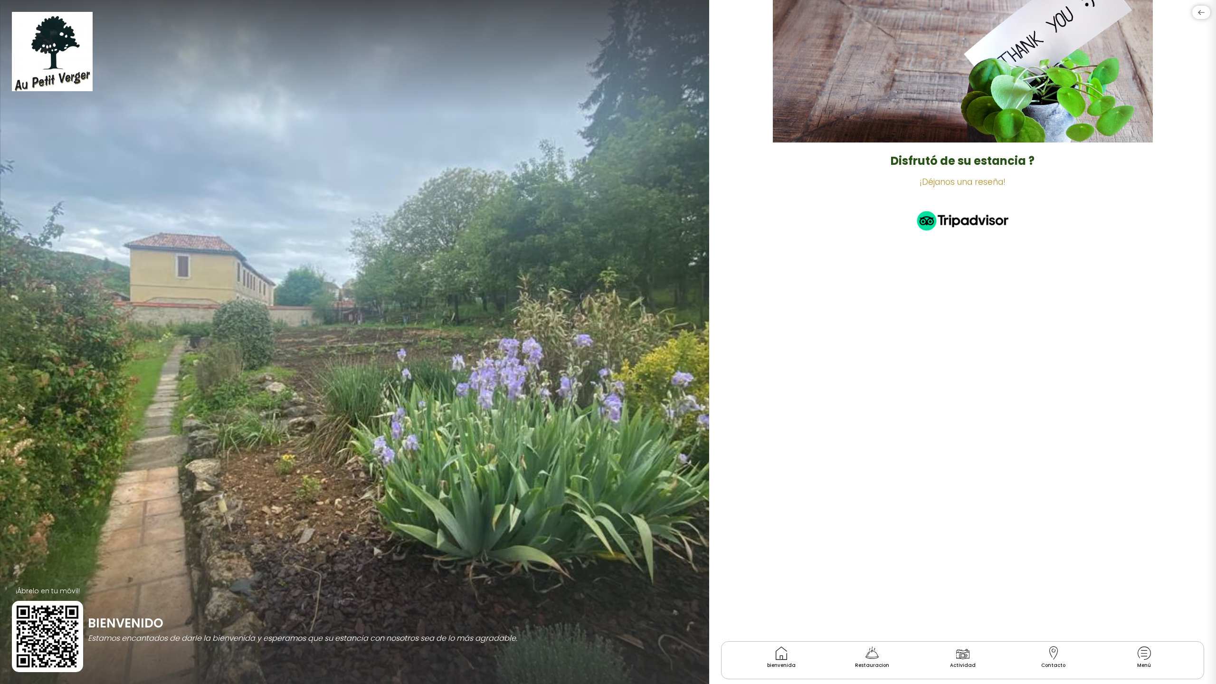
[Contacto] (1053, 653)
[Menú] (1144, 653)
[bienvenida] (781, 653)
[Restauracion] (872, 653)
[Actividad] (963, 653)
